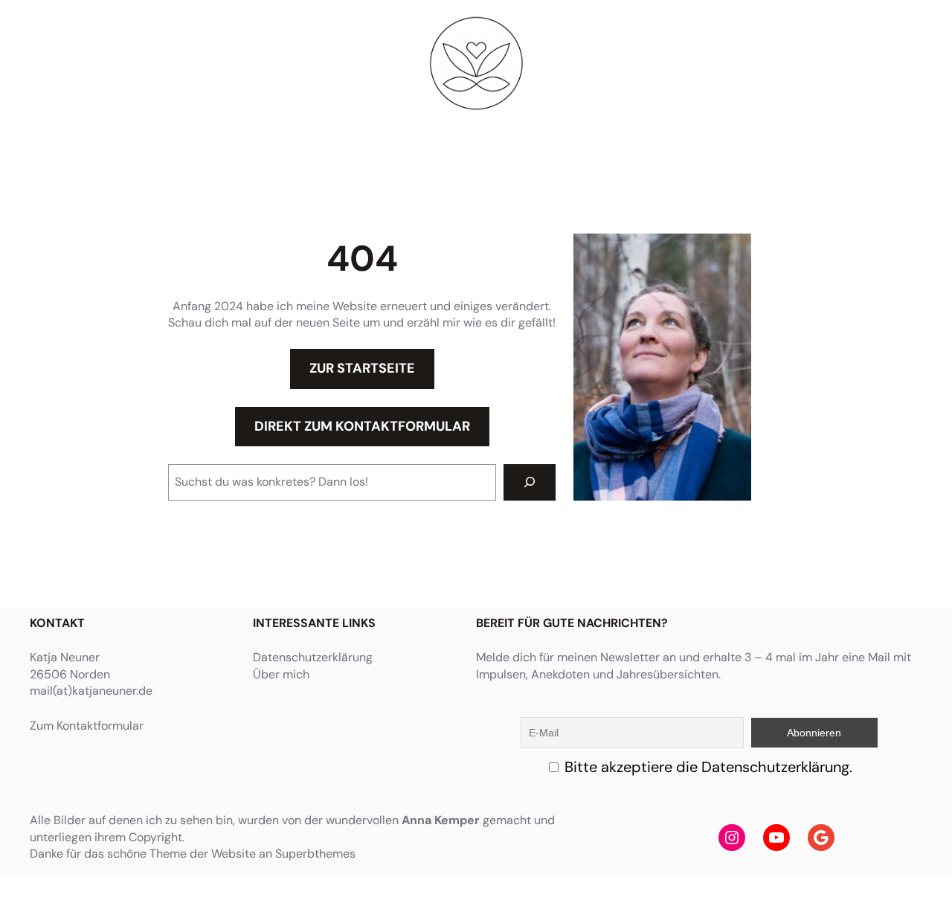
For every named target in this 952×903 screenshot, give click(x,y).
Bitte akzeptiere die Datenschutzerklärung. (708, 767)
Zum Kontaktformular (87, 725)
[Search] (530, 482)
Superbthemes (315, 853)
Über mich (281, 674)
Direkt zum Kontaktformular (362, 426)
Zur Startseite (362, 368)
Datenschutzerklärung (313, 657)
